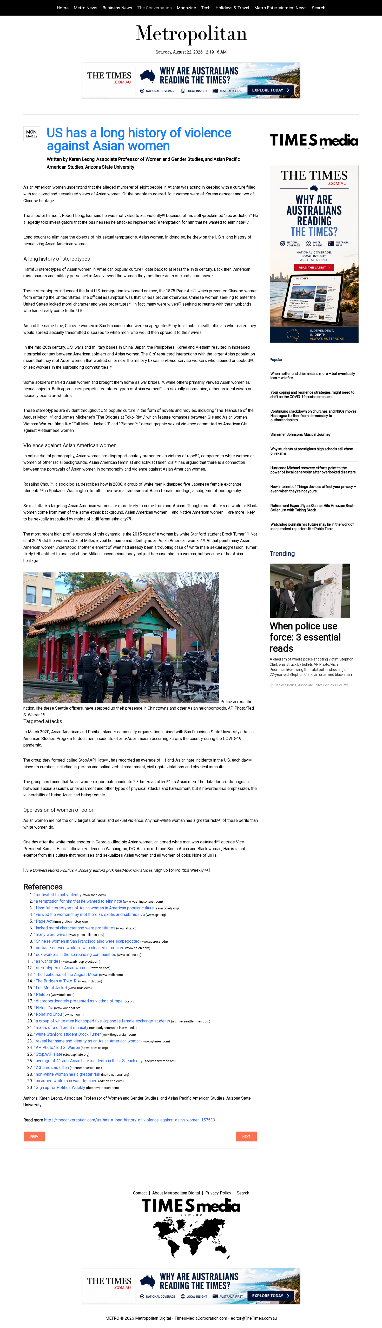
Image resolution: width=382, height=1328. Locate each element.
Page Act (184, 290)
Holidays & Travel (232, 7)
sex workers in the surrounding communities (68, 367)
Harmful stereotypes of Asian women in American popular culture (82, 269)
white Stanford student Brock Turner (212, 534)
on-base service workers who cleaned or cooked (205, 360)
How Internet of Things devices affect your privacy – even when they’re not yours (313, 489)
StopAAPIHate (91, 760)
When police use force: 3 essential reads (305, 637)
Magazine (186, 7)
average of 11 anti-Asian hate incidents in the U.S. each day (194, 760)
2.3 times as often (149, 781)
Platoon (127, 423)
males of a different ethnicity (100, 519)
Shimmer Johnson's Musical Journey (301, 434)
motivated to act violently (139, 215)
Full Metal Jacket (89, 423)
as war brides (147, 382)
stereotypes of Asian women (133, 388)
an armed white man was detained (185, 842)
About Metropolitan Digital (176, 1193)
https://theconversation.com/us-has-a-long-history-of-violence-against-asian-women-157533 (129, 1120)
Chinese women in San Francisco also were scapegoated (117, 325)
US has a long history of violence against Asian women (139, 139)
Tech (205, 7)
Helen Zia (164, 462)
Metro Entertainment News (280, 7)
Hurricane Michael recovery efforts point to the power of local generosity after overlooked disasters (313, 470)
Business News (117, 7)
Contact (140, 1193)
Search (318, 7)
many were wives (162, 304)
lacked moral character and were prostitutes (89, 304)
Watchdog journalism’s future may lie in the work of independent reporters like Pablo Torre (312, 526)
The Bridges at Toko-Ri (118, 417)
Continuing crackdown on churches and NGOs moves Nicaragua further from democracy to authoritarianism (314, 415)
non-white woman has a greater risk (185, 820)
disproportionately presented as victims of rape (151, 455)
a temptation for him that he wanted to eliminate (201, 222)
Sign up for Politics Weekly (179, 870)
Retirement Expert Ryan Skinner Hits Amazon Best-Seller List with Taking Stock (313, 508)
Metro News (85, 7)
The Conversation (154, 7)
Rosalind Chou (36, 484)
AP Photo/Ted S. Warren (58, 1047)
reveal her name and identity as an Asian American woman (148, 540)
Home (63, 7)
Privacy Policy (218, 1193)
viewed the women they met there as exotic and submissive (157, 275)
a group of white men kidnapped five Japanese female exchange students (103, 1021)
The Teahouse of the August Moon (67, 974)
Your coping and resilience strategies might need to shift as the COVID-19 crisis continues (312, 394)
